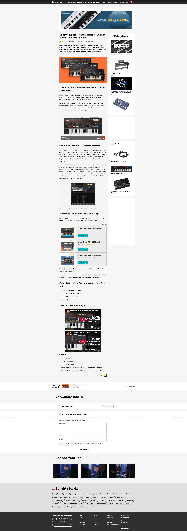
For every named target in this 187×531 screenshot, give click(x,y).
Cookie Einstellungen (113, 524)
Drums (90, 2)
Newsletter (61, 525)
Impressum (110, 517)
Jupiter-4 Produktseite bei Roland (71, 293)
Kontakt (109, 515)
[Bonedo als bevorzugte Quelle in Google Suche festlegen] (70, 41)
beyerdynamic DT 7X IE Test (118, 161)
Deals (127, 2)
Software (115, 2)
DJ (86, 2)
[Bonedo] (58, 2)
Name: (61, 435)
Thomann (80, 220)
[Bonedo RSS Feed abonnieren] (134, 2)
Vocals (110, 2)
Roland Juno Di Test (116, 173)
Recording (80, 2)
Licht (104, 2)
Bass (74, 2)
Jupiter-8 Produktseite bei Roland (71, 290)
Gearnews (78, 41)
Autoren (109, 522)
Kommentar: (62, 423)
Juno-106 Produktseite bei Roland (71, 296)
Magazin (122, 2)
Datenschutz (110, 520)
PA (101, 2)
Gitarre (70, 2)
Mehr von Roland (66, 300)
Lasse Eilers (84, 41)
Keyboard (96, 2)
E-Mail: (61, 439)
